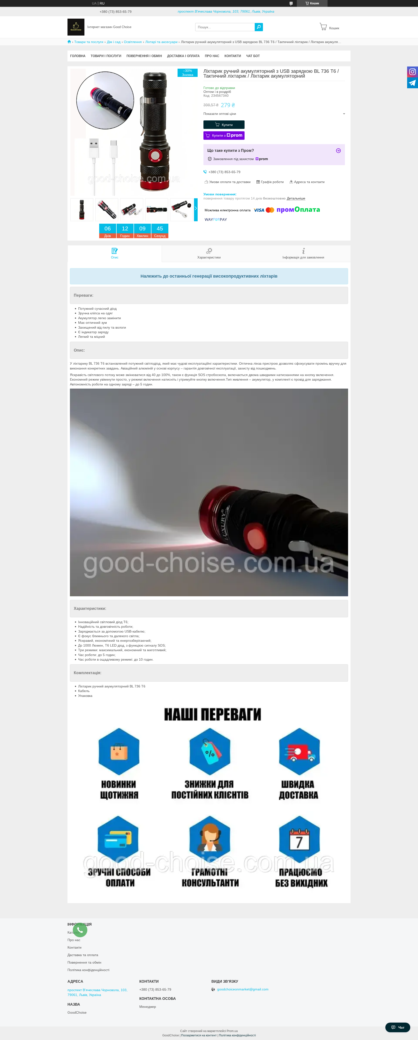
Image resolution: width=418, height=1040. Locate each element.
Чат (401, 1027)
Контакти (232, 56)
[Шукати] (259, 27)
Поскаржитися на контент (199, 1035)
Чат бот (253, 56)
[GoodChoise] (75, 27)
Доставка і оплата (183, 56)
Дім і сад (113, 42)
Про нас (212, 56)
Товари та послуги (88, 42)
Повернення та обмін (84, 962)
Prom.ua (232, 1031)
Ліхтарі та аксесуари (161, 42)
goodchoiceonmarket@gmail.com (243, 989)
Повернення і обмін (144, 56)
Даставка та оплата (82, 955)
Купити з (218, 135)
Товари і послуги (106, 56)
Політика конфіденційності (88, 970)
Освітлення (133, 42)
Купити (227, 125)
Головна (77, 56)
